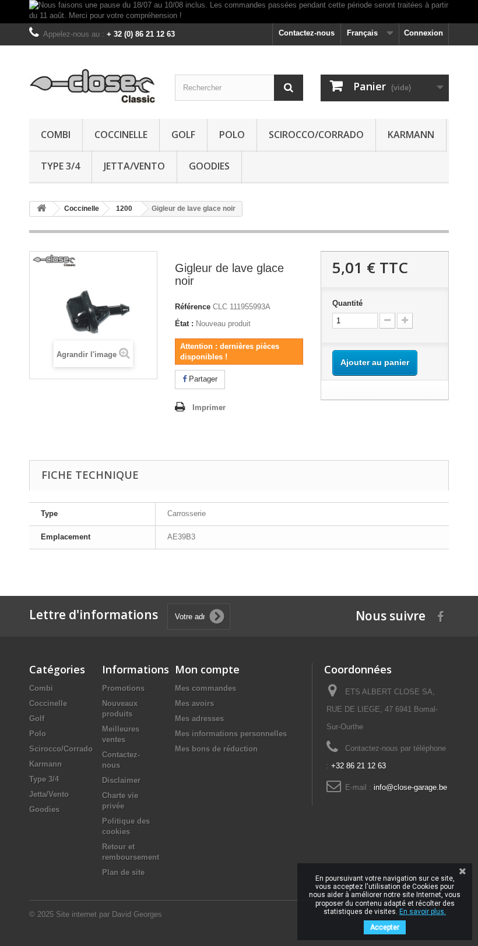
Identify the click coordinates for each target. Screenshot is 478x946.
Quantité (347, 303)
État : (184, 323)
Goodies (209, 166)
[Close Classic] (93, 86)
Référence (192, 306)
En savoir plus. (422, 912)
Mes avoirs (194, 703)
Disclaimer (121, 780)
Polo (232, 134)
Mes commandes (205, 688)
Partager (202, 379)
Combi (56, 134)
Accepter (384, 927)
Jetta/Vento (134, 166)
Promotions (123, 688)
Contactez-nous (307, 33)
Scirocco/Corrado (316, 134)
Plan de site (123, 872)
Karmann (411, 134)
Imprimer (209, 407)
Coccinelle (120, 134)
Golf (183, 134)
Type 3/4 (60, 166)
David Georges (137, 914)
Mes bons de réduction (216, 748)
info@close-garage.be (410, 787)
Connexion (423, 33)
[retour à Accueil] (41, 209)
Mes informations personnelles (231, 733)
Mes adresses (199, 718)
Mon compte (207, 669)
